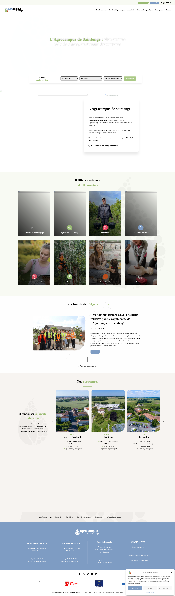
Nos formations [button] (101, 10)
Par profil (58, 517)
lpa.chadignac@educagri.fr (72, 561)
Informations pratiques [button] (145, 10)
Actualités (130, 10)
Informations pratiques (114, 517)
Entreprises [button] (159, 10)
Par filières (69, 517)
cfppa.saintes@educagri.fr (139, 560)
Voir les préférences (165, 588)
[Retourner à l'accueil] (14, 10)
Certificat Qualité (96, 592)
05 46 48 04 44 (105, 560)
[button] (171, 572)
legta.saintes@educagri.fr (37, 561)
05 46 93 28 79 (139, 547)
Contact (168, 10)
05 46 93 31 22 (38, 559)
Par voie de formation (84, 517)
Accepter (135, 588)
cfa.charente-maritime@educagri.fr (139, 555)
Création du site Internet (112, 592)
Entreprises (98, 517)
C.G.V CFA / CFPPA (85, 592)
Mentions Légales (150, 592)
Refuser (150, 588)
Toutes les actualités (89, 366)
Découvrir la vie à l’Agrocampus (104, 146)
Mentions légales (74, 592)
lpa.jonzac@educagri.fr (105, 562)
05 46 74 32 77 (72, 559)
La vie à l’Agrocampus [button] (117, 10)
